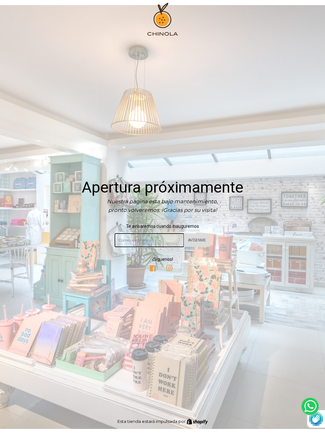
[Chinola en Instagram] (169, 269)
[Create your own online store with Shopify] (197, 421)
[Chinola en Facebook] (152, 269)
